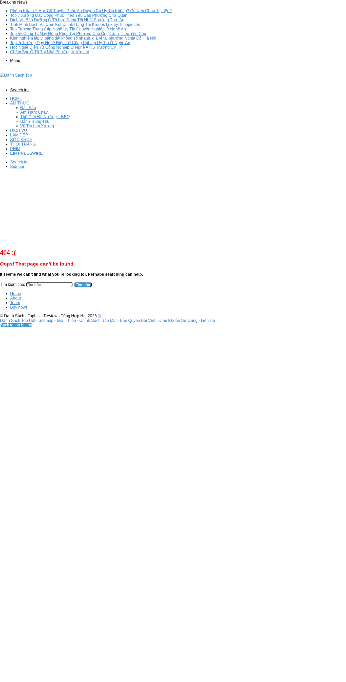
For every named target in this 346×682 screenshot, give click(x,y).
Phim (15, 149)
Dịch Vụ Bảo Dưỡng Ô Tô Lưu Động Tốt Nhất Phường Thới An (67, 20)
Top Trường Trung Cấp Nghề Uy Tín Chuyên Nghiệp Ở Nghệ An (68, 29)
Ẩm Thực (19, 103)
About (15, 298)
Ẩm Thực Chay (34, 112)
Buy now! (18, 307)
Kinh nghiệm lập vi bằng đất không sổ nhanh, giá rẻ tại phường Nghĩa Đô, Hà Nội (83, 38)
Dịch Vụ (18, 130)
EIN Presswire (26, 153)
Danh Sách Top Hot (17, 320)
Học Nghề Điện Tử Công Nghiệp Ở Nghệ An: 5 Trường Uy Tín (66, 47)
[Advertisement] (173, 208)
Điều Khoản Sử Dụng (178, 320)
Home (16, 98)
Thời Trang (23, 144)
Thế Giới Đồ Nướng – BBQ (45, 117)
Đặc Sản (28, 108)
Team (15, 303)
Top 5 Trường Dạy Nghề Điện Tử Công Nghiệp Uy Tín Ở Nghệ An (70, 43)
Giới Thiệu (66, 320)
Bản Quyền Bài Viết (137, 320)
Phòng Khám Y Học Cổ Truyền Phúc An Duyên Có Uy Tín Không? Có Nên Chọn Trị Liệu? (91, 11)
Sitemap (46, 320)
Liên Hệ (208, 320)
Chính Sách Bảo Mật (98, 320)
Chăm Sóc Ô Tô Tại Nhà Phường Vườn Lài (49, 52)
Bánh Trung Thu (34, 121)
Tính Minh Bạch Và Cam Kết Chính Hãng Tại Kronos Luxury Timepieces (75, 24)
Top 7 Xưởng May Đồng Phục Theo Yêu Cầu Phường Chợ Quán (68, 15)
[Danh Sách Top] (16, 75)
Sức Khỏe (21, 139)
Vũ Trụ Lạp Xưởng (37, 126)
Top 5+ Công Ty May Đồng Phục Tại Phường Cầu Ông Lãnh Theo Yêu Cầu (78, 33)
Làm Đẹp (19, 135)
